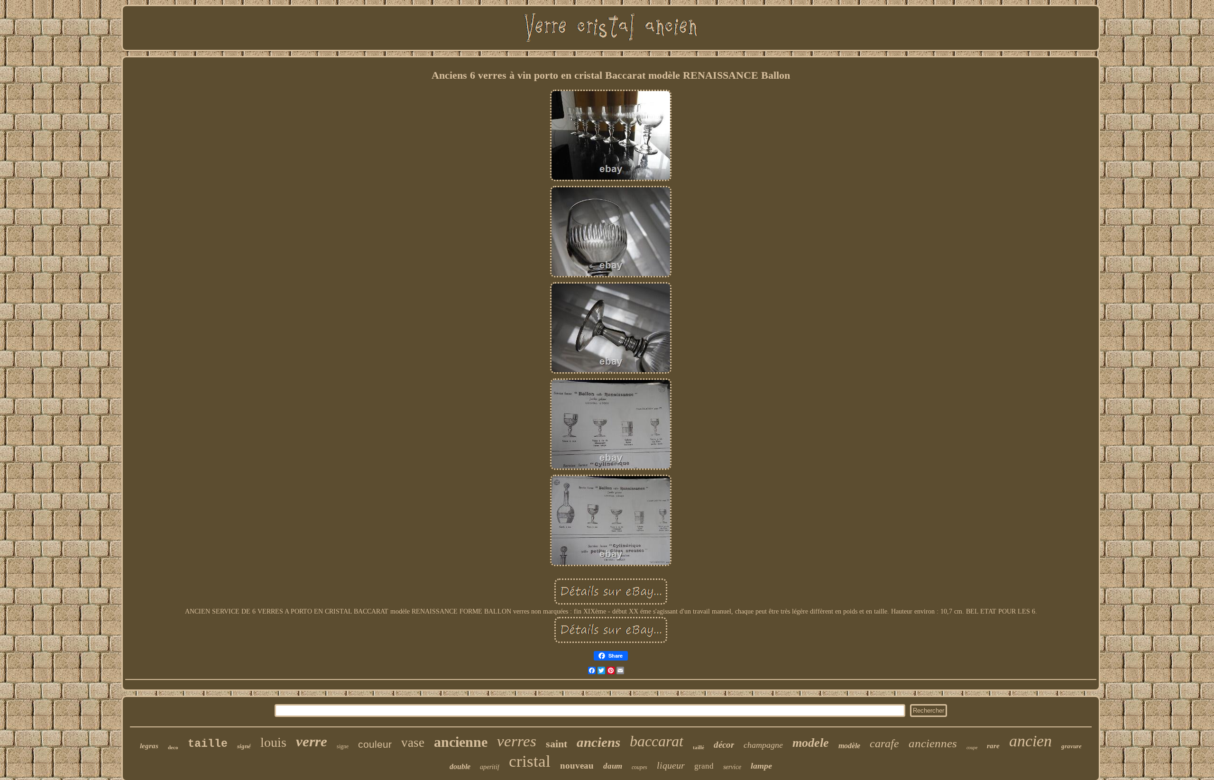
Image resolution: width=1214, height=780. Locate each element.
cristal (530, 761)
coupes (639, 767)
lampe (761, 766)
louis (273, 742)
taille (208, 744)
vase (412, 742)
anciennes (933, 743)
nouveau (577, 766)
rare (993, 746)
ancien (1030, 741)
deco (173, 747)
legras (149, 746)
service (732, 767)
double (460, 766)
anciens (598, 742)
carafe (884, 743)
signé (244, 746)
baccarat (656, 741)
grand (704, 766)
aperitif (489, 767)
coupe (971, 747)
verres (516, 741)
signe (343, 746)
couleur (375, 744)
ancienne (460, 742)
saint (556, 744)
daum (612, 766)
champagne (763, 745)
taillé (698, 747)
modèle (849, 746)
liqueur (671, 765)
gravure (1071, 746)
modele (810, 743)
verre (311, 741)
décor (724, 745)
